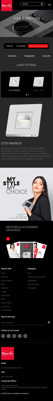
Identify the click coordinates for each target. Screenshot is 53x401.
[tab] (14, 84)
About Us (4, 277)
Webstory (4, 288)
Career (3, 292)
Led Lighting (32, 281)
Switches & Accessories (38, 46)
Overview (9, 46)
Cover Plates (21, 46)
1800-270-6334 (7, 377)
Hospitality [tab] (29, 56)
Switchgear (32, 288)
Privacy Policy (6, 303)
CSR (2, 299)
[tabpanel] (26, 160)
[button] (26, 94)
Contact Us (5, 306)
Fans (29, 273)
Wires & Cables (33, 284)
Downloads (5, 295)
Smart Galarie (6, 310)
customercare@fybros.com (11, 368)
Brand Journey (6, 281)
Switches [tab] (12, 56)
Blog (3, 284)
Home (3, 273)
